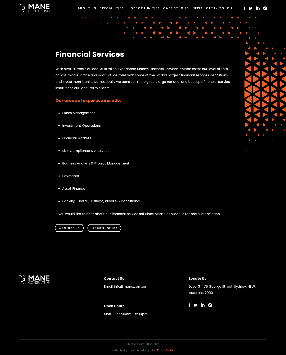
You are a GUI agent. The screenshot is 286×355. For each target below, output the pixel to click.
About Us (87, 8)
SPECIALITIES (112, 8)
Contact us (69, 228)
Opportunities (145, 8)
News (198, 8)
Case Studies (176, 8)
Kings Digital (166, 350)
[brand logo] (34, 8)
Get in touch (219, 8)
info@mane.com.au (130, 286)
